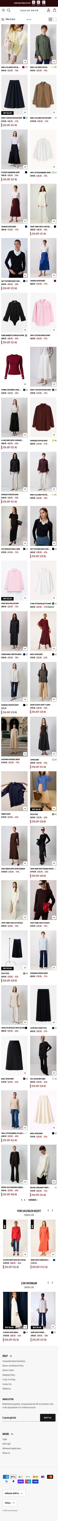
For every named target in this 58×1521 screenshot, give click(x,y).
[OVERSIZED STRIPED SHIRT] (43, 950)
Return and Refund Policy (13, 1365)
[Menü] (3, 10)
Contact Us (6, 1384)
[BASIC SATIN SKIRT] (43, 631)
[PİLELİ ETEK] (43, 791)
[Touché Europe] (29, 10)
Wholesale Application (11, 1448)
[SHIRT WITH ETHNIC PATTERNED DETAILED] (43, 1310)
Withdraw (6, 1388)
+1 (55, 117)
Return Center (8, 1370)
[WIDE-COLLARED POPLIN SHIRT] (14, 44)
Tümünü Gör (29, 1215)
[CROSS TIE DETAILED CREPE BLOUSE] (14, 1005)
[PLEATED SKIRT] (53, 814)
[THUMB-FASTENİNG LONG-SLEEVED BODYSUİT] (14, 367)
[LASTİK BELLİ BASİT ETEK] (43, 1005)
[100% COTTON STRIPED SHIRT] (43, 313)
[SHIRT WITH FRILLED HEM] (14, 580)
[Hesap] (47, 10)
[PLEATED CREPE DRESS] (15, 1310)
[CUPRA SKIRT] (43, 737)
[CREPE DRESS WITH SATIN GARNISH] (14, 846)
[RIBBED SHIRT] (14, 791)
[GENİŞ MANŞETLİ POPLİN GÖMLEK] (53, 118)
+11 (26, 67)
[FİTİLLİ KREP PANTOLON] (26, 494)
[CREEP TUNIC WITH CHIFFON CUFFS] (43, 204)
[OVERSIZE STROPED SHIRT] (14, 472)
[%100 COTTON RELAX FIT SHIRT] (43, 580)
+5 (27, 117)
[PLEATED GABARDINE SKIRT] (14, 149)
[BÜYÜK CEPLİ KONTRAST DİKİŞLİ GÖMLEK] (14, 1165)
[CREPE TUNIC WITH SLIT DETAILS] (14, 900)
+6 (55, 440)
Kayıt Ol (48, 1417)
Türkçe (8, 1502)
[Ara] (10, 10)
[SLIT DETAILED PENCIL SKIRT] (14, 526)
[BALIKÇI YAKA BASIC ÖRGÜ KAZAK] (43, 1165)
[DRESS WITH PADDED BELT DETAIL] (43, 1238)
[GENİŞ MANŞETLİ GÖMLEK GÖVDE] (14, 313)
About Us (6, 1452)
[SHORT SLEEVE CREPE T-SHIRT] (43, 682)
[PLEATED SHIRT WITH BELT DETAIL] (15, 1238)
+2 (27, 280)
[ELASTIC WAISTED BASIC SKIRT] (53, 1028)
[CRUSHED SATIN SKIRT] (14, 204)
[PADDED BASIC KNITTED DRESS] (14, 631)
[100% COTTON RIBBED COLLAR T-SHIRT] (14, 1110)
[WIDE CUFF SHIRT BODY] (26, 335)
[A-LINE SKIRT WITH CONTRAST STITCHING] (14, 417)
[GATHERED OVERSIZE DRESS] (14, 737)
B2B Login (6, 1443)
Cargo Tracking (8, 1379)
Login (4, 1439)
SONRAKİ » (32, 1199)
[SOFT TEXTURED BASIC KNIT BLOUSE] (14, 258)
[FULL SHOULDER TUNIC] (43, 1056)
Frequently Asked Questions (13, 1361)
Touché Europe (12, 1510)
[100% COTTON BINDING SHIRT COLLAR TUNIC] (43, 149)
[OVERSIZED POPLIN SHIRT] (43, 417)
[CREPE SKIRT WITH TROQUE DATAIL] (43, 846)
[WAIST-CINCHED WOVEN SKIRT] (14, 95)
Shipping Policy (8, 1374)
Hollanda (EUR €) (12, 1493)
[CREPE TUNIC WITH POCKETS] (43, 900)
